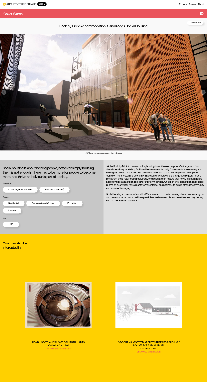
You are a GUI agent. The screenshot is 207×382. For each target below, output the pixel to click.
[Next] (203, 92)
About (201, 4)
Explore (183, 4)
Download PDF (195, 23)
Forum (192, 4)
